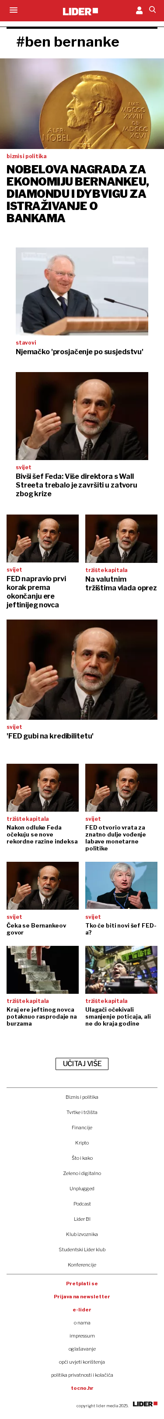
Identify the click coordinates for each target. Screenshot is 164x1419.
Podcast (82, 1204)
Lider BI (82, 1219)
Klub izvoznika (82, 1234)
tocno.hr (82, 1388)
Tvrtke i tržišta (82, 1112)
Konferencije (82, 1265)
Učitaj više (82, 1064)
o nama (82, 1323)
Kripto (82, 1143)
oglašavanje (82, 1349)
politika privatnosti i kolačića (82, 1375)
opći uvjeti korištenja (82, 1362)
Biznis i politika (82, 1097)
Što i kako (82, 1158)
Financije (82, 1127)
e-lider (82, 1310)
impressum (82, 1336)
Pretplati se (82, 1283)
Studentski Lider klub (82, 1249)
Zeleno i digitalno (82, 1173)
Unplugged (82, 1188)
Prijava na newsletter (82, 1297)
